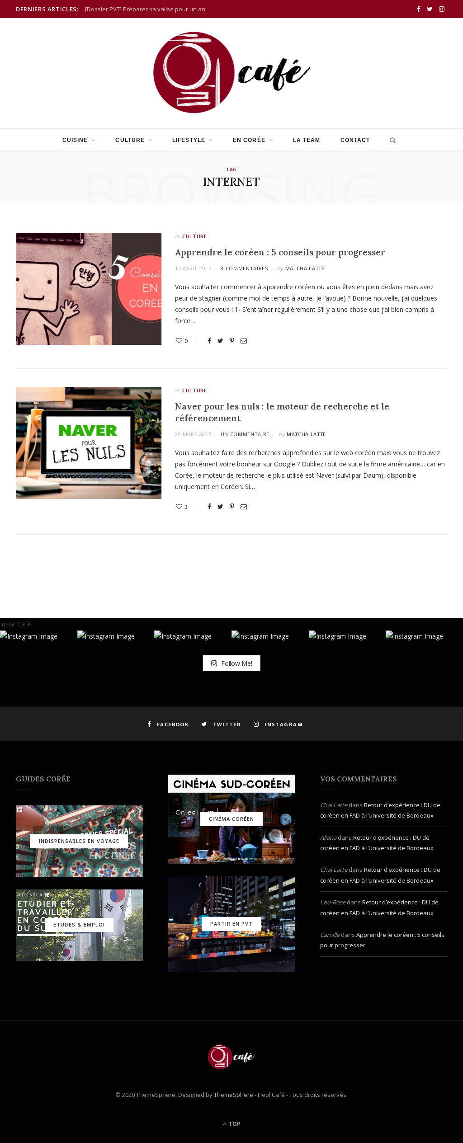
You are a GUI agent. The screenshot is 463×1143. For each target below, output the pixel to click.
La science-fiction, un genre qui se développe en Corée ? (162, 9)
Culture (130, 140)
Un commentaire (245, 434)
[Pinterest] (232, 341)
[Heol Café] (231, 72)
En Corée (249, 140)
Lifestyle (188, 140)
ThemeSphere (233, 1095)
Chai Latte (333, 805)
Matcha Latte (305, 268)
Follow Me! (235, 663)
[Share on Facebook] (209, 341)
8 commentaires (244, 268)
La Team (307, 140)
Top (234, 1124)
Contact (355, 140)
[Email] (244, 341)
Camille (330, 935)
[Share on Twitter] (220, 341)
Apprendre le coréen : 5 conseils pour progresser (280, 252)
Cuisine (75, 140)
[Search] (391, 140)
